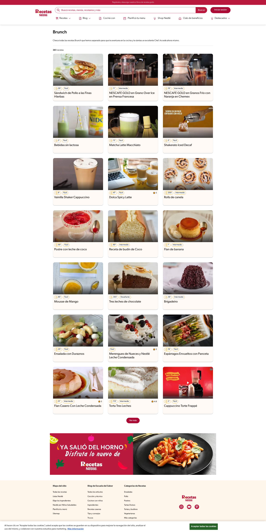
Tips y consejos (94, 514)
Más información (75, 529)
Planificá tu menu (136, 18)
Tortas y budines (131, 509)
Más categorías (130, 518)
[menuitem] (63, 19)
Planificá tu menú (60, 509)
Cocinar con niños (95, 501)
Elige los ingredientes (62, 501)
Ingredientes (93, 505)
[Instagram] (181, 506)
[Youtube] (189, 506)
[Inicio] (43, 13)
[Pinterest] (196, 506)
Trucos (90, 518)
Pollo (126, 496)
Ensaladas (128, 492)
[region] (133, 526)
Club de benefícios (193, 18)
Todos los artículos (95, 492)
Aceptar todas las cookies (203, 526)
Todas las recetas (60, 492)
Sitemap (56, 514)
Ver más (133, 420)
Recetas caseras (94, 509)
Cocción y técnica (95, 496)
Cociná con (109, 18)
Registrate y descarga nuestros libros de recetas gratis (133, 2)
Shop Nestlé (164, 18)
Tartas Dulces (129, 505)
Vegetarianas (129, 514)
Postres (127, 501)
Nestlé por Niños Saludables (64, 505)
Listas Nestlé (58, 496)
